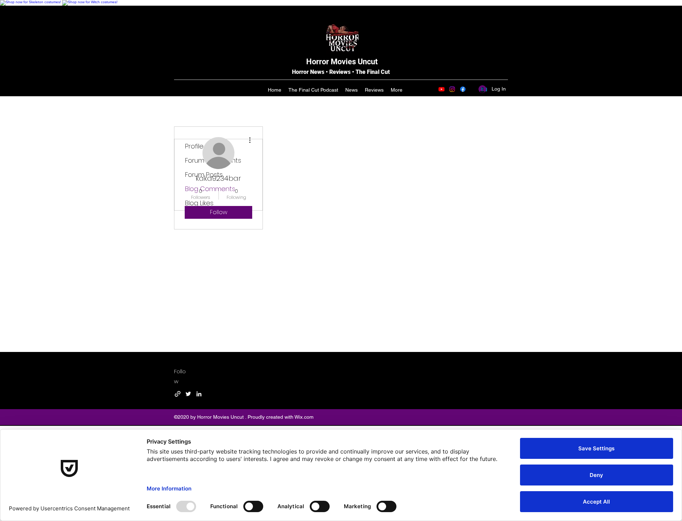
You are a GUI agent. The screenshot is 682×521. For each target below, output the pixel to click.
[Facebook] (462, 89)
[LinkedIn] (198, 393)
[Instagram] (452, 89)
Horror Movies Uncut (342, 61)
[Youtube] (441, 89)
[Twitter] (188, 393)
